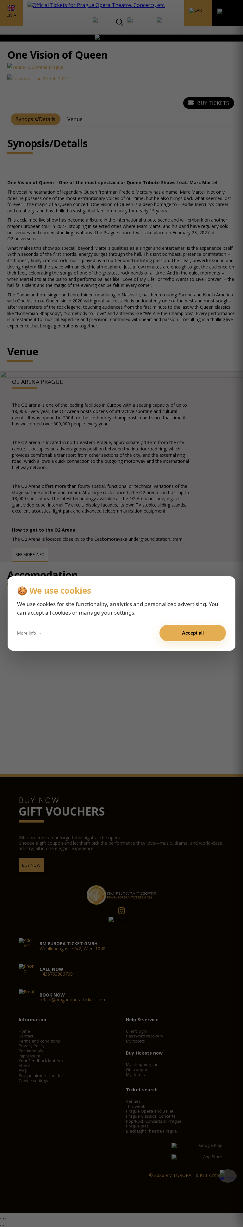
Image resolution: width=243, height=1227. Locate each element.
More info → (29, 633)
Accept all (193, 633)
